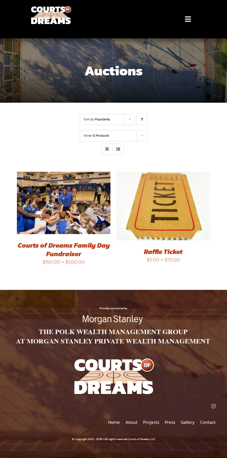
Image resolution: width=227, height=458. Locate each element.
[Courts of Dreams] (51, 8)
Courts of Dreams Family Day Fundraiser (64, 249)
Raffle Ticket (163, 251)
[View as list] (118, 149)
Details (31, 207)
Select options (59, 202)
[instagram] (213, 406)
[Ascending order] (142, 119)
